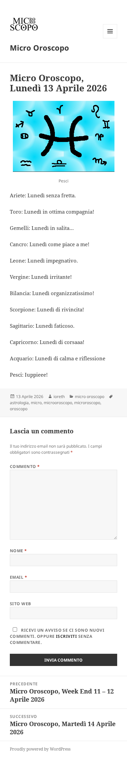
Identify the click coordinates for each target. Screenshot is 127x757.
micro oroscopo (89, 396)
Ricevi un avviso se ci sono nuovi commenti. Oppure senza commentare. (57, 636)
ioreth (59, 396)
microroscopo (87, 402)
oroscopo (18, 409)
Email (18, 577)
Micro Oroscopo (39, 47)
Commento (25, 466)
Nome (18, 551)
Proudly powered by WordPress (40, 749)
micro (36, 402)
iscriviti (66, 636)
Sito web (20, 604)
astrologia (19, 402)
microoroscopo (58, 402)
